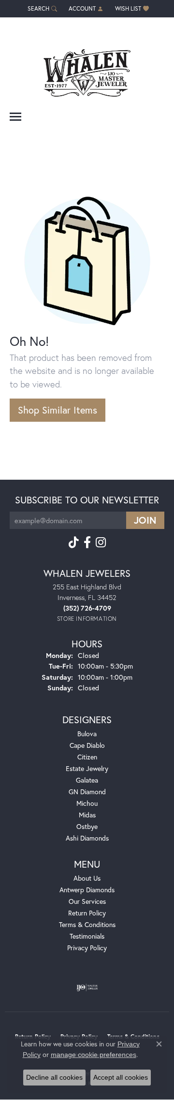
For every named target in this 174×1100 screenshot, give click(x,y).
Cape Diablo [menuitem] (87, 745)
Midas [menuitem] (87, 814)
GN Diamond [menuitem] (87, 791)
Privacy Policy (87, 947)
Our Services (87, 901)
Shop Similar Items (57, 409)
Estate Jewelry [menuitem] (87, 768)
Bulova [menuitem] (87, 733)
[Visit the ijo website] (87, 987)
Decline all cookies (54, 1077)
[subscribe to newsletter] (145, 520)
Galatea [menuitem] (87, 780)
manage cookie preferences (93, 1054)
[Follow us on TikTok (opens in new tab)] (74, 542)
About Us (87, 878)
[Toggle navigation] (15, 116)
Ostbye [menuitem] (87, 826)
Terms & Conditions (87, 924)
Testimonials (87, 936)
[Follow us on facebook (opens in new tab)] (87, 542)
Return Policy (87, 912)
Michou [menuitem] (87, 803)
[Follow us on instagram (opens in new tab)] (101, 542)
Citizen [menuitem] (87, 756)
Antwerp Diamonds (87, 889)
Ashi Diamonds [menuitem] (87, 838)
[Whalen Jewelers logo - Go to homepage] (87, 69)
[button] (41, 8)
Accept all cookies (120, 1077)
